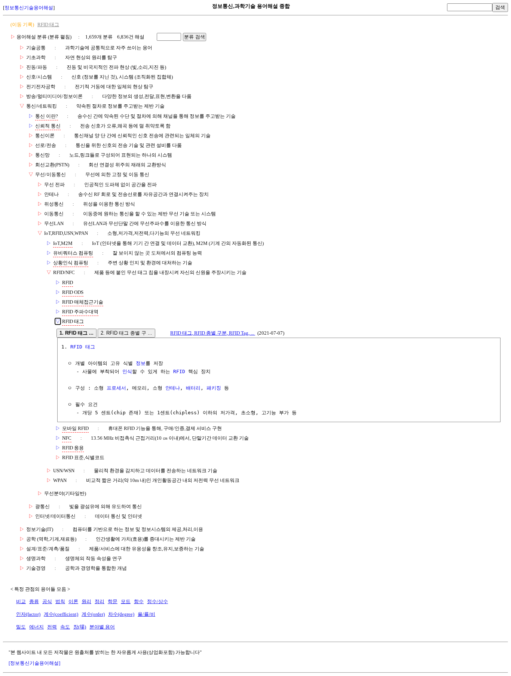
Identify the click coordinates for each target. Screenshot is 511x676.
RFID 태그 (48, 24)
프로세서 (116, 388)
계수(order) (93, 614)
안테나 (172, 388)
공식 (47, 601)
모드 (126, 601)
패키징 (213, 388)
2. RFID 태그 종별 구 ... (126, 333)
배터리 (193, 388)
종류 (34, 601)
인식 (127, 371)
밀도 (21, 627)
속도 (65, 627)
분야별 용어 (102, 627)
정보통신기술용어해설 (28, 7)
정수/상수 (157, 601)
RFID (76, 347)
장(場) (79, 627)
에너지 (36, 627)
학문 (112, 601)
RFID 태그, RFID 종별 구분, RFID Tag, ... (212, 333)
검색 (500, 7)
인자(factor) (28, 614)
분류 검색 (194, 37)
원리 (86, 601)
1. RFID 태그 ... (76, 333)
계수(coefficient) (61, 614)
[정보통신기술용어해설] (34, 663)
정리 (99, 601)
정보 (141, 363)
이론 (73, 601)
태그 (90, 347)
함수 (139, 601)
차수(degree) (121, 614)
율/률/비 (146, 614)
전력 (52, 627)
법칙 (60, 601)
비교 (21, 601)
